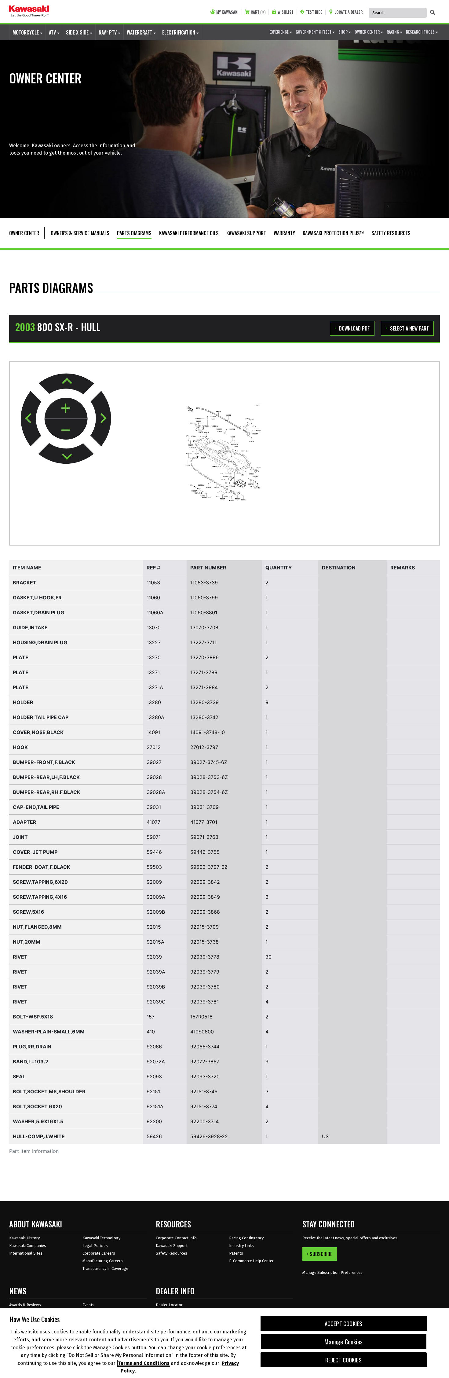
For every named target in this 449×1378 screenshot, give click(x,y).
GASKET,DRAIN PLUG (38, 612)
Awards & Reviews (25, 1305)
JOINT (20, 837)
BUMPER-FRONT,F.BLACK (44, 762)
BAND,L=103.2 (30, 1061)
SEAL (19, 1076)
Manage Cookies (343, 1341)
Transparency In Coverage (105, 1268)
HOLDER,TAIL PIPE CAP (40, 717)
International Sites (25, 1253)
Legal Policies (95, 1245)
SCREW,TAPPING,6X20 (40, 882)
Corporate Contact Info (176, 1238)
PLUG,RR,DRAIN (32, 1047)
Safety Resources (171, 1253)
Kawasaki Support (172, 1245)
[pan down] (66, 453)
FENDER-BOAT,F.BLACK (41, 867)
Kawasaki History (24, 1238)
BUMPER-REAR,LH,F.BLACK (46, 777)
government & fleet (314, 32)
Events (88, 1305)
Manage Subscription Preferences (332, 1272)
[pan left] (31, 418)
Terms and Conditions (144, 1363)
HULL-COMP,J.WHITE (39, 1136)
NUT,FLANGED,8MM (37, 927)
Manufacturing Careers (102, 1261)
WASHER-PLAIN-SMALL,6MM (49, 1032)
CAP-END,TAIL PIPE (36, 807)
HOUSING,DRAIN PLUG (40, 642)
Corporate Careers (98, 1253)
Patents (236, 1253)
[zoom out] (66, 429)
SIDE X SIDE (78, 32)
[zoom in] (66, 408)
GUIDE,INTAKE (30, 627)
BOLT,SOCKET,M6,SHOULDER (49, 1091)
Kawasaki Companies (27, 1245)
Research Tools (421, 32)
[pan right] (100, 418)
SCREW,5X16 (28, 912)
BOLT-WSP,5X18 (33, 1017)
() (258, 12)
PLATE (20, 657)
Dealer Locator (169, 1305)
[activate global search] (432, 12)
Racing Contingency (246, 1238)
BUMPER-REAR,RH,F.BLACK (46, 792)
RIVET (20, 957)
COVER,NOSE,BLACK (38, 732)
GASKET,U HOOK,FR (37, 597)
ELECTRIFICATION (179, 32)
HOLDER (23, 702)
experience (279, 32)
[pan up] (66, 383)
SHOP (343, 32)
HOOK (20, 747)
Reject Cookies (343, 1359)
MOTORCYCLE (26, 32)
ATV (53, 32)
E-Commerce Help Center (251, 1261)
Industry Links (241, 1245)
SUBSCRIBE (321, 1254)
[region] (224, 1343)
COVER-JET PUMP (35, 852)
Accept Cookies (344, 1323)
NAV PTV (108, 32)
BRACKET (24, 582)
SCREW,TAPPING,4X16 (40, 897)
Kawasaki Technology (101, 1238)
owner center (368, 32)
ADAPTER (24, 822)
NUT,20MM (26, 942)
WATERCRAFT (140, 32)
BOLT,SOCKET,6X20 (37, 1106)
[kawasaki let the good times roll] (29, 11)
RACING (393, 32)
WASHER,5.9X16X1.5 (38, 1121)
